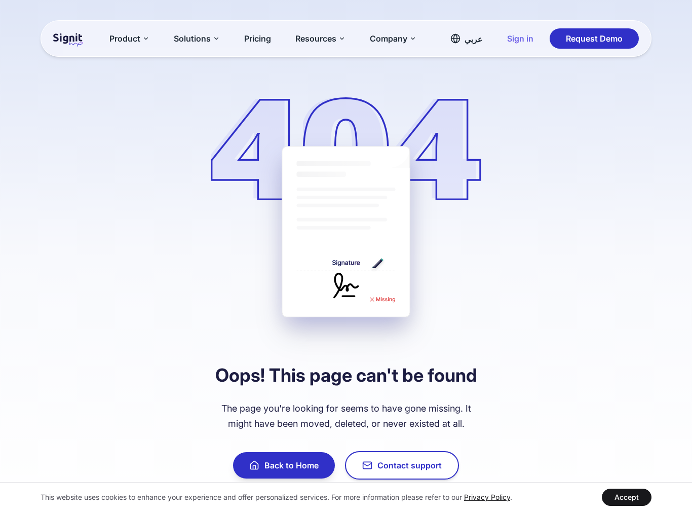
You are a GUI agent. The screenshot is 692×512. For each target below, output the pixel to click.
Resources (315, 38)
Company (388, 38)
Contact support (409, 465)
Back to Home (291, 465)
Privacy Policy (487, 497)
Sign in (520, 38)
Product (124, 38)
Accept (626, 497)
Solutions (192, 38)
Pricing (257, 38)
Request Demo (594, 38)
